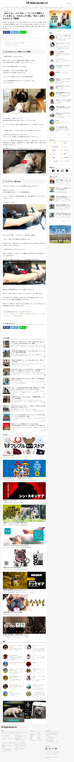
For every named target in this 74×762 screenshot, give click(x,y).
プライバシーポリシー (50, 738)
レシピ (65, 146)
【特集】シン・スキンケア (7, 738)
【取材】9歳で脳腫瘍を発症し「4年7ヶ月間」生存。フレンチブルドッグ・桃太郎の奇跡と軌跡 (63, 205)
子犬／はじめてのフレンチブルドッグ (21, 734)
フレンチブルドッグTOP (7, 7)
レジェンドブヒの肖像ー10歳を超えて (8, 743)
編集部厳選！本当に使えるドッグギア (8, 746)
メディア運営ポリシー (50, 737)
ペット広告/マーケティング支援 (52, 742)
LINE (23, 32)
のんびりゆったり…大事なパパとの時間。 (15, 43)
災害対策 (66, 157)
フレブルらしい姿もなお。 (11, 44)
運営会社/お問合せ (49, 740)
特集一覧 (43, 700)
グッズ (54, 143)
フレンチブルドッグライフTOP (52, 752)
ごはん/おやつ (56, 161)
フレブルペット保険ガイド (20, 748)
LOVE (18, 7)
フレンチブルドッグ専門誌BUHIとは (51, 735)
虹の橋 (16, 749)
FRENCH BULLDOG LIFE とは (52, 733)
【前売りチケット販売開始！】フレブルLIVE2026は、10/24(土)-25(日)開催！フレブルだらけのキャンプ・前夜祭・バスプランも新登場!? (63, 189)
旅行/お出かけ (56, 146)
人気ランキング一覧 (66, 221)
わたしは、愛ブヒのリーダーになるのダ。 (21, 746)
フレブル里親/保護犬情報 (7, 749)
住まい (54, 153)
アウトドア (66, 150)
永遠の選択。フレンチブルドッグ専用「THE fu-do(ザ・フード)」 (21, 740)
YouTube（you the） (9, 230)
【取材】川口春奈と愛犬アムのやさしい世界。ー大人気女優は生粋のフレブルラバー (63, 214)
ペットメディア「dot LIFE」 (51, 754)
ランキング (4, 751)
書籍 (54, 157)
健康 (65, 153)
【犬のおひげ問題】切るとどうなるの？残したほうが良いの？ (63, 197)
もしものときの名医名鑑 (20, 742)
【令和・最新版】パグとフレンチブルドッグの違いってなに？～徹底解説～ (63, 180)
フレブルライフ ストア (6, 748)
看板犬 (54, 150)
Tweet (15, 32)
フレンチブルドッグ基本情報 (7, 733)
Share (7, 32)
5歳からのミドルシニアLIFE (20, 744)
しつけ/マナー (67, 161)
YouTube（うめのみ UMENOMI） (12, 113)
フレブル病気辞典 (5, 735)
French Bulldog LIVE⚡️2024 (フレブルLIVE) (21, 736)
